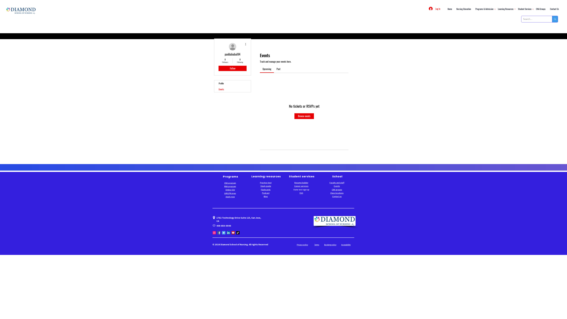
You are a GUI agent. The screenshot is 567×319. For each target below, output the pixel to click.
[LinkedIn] (228, 232)
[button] (484, 8)
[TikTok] (237, 232)
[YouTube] (233, 232)
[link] (267, 69)
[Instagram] (214, 232)
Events (221, 89)
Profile (221, 83)
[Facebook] (219, 232)
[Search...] (555, 19)
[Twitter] (223, 232)
